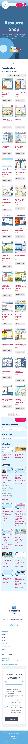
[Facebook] (11, 625)
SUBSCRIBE (11, 719)
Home (3, 63)
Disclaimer (14, 736)
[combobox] (14, 438)
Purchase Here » (6, 461)
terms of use (14, 714)
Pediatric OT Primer (7, 579)
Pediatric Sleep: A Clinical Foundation (20, 477)
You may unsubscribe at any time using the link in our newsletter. (14, 696)
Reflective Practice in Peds (19, 562)
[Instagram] (16, 625)
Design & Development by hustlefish (14, 741)
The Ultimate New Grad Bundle (7, 562)
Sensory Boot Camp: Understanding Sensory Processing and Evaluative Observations (21, 517)
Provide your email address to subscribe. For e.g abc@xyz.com (14, 686)
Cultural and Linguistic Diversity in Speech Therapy (7, 514)
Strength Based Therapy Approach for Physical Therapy (7, 542)
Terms (14, 738)
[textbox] (14, 438)
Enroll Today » (5, 499)
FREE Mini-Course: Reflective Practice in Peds (6, 478)
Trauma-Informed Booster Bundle (19, 540)
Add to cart (6, 100)
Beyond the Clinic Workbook (6, 455)
